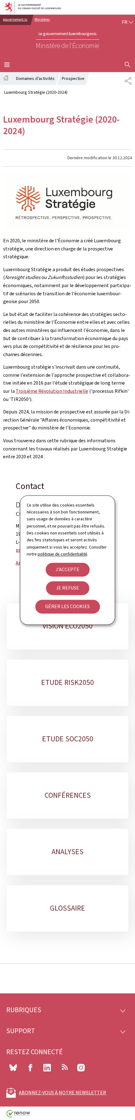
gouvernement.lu (15, 19)
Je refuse (67, 588)
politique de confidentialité (62, 554)
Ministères (42, 19)
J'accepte (67, 569)
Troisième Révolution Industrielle (52, 391)
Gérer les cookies (67, 606)
